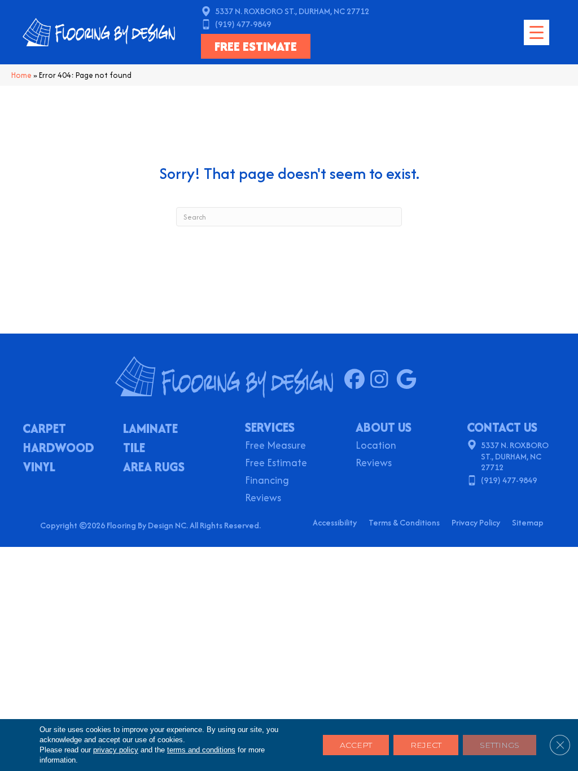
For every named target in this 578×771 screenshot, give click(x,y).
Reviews (263, 498)
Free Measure (275, 446)
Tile (134, 449)
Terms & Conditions (404, 522)
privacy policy (115, 750)
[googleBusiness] (409, 380)
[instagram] (383, 380)
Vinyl (39, 468)
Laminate (150, 429)
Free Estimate (276, 463)
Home (21, 75)
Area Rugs (154, 468)
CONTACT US (502, 427)
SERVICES (270, 427)
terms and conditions (201, 750)
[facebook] (357, 380)
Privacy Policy (476, 522)
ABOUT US (383, 427)
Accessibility (335, 522)
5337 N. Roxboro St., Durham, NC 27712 (292, 11)
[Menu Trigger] (536, 32)
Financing (267, 481)
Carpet (44, 429)
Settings (499, 745)
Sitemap (528, 522)
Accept (356, 745)
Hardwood (58, 449)
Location (376, 446)
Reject (425, 745)
